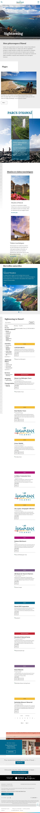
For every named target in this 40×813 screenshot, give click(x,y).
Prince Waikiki (18, 443)
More (3, 102)
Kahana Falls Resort (20, 541)
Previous (4, 300)
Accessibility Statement (15, 810)
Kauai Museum (18, 669)
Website (16, 387)
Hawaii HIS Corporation (21, 606)
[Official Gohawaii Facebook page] (7, 797)
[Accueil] (20, 2)
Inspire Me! (6, 794)
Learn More (16, 352)
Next (35, 300)
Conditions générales (26, 808)
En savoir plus (14, 212)
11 (24, 720)
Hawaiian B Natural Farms (22, 637)
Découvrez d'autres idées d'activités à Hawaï (19, 770)
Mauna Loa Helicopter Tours (22, 378)
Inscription (19, 762)
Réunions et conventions (6, 784)
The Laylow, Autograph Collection (24, 508)
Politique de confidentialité (17, 808)
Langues (34, 797)
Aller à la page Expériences (19, 772)
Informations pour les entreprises (28, 784)
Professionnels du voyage (7, 785)
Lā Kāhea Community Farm (22, 476)
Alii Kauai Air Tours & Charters (23, 574)
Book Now (21, 420)
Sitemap (21, 810)
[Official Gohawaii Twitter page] (10, 797)
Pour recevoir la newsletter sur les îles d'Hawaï (19, 760)
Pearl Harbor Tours (20, 411)
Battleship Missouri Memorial (23, 702)
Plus (4, 282)
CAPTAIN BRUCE (19, 347)
